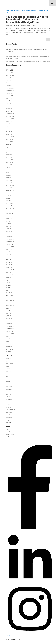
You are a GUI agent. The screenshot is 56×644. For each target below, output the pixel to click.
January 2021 (9, 182)
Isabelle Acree (10, 25)
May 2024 (8, 106)
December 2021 (10, 159)
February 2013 (9, 349)
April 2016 (8, 315)
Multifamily (8, 407)
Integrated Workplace (11, 402)
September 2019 (10, 216)
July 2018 (8, 251)
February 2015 (9, 344)
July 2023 (8, 124)
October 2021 (9, 164)
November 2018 (10, 241)
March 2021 (9, 177)
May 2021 (8, 172)
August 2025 (9, 77)
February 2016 (9, 321)
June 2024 (8, 103)
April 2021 (8, 175)
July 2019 (8, 221)
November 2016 (10, 303)
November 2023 (10, 116)
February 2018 (9, 264)
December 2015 (10, 326)
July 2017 (8, 282)
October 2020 (9, 188)
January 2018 (9, 267)
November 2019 (10, 211)
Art (6, 361)
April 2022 (8, 152)
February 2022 (9, 157)
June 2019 (8, 223)
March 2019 (9, 231)
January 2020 (9, 205)
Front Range (9, 386)
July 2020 (8, 193)
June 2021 (8, 170)
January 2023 (9, 134)
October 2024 (9, 93)
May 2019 (8, 226)
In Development (9, 396)
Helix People (9, 389)
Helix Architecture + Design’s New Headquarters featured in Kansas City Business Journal (28, 61)
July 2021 (8, 167)
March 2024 (9, 108)
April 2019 (8, 228)
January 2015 (9, 346)
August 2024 (9, 98)
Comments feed (10, 434)
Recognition (33, 25)
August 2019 (9, 218)
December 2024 (10, 88)
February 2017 (9, 295)
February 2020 (9, 203)
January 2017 (9, 298)
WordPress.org (9, 437)
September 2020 (10, 190)
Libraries (8, 404)
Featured (8, 384)
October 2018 (9, 244)
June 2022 (8, 149)
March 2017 (9, 292)
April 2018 (8, 259)
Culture (7, 376)
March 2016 (9, 318)
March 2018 (9, 262)
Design (28, 25)
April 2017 (8, 290)
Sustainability (9, 417)
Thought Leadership (11, 420)
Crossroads (8, 373)
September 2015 (10, 333)
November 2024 (10, 90)
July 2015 (8, 339)
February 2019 (9, 234)
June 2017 (8, 285)
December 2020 (10, 185)
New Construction (10, 409)
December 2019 (10, 208)
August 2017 (9, 280)
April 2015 (8, 341)
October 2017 (9, 275)
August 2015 (9, 336)
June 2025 (8, 80)
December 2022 (10, 136)
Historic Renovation (10, 391)
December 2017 (10, 269)
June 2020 (8, 195)
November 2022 (10, 139)
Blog (18, 639)
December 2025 (10, 72)
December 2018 (10, 239)
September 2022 (10, 144)
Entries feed (8, 431)
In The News (9, 399)
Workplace (8, 422)
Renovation (8, 414)
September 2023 (10, 118)
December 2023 (10, 113)
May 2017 (8, 287)
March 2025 (9, 83)
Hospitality (8, 394)
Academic (8, 358)
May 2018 (8, 257)
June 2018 (8, 254)
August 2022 (9, 147)
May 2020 (8, 198)
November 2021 (10, 162)
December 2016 (10, 300)
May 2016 (8, 313)
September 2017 (10, 277)
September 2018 (10, 246)
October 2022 (9, 141)
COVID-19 (8, 371)
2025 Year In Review (11, 47)
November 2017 (10, 272)
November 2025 (10, 75)
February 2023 (9, 131)
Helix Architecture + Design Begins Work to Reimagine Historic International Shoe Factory (28, 54)
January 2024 (9, 111)
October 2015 (9, 331)
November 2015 (10, 328)
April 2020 (8, 200)
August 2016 (9, 308)
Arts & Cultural (23, 25)
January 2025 (9, 85)
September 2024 (10, 95)
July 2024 (8, 100)
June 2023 (8, 126)
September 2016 (10, 305)
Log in (7, 429)
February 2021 (9, 180)
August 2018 (9, 249)
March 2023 (9, 129)
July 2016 (8, 310)
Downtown (8, 381)
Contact (8, 639)
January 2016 (9, 323)
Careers (13, 639)
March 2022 (9, 154)
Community (8, 368)
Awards (7, 366)
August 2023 (9, 121)
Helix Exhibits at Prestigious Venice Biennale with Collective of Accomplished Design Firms (27, 20)
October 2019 (9, 213)
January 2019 (9, 236)
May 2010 (8, 351)
